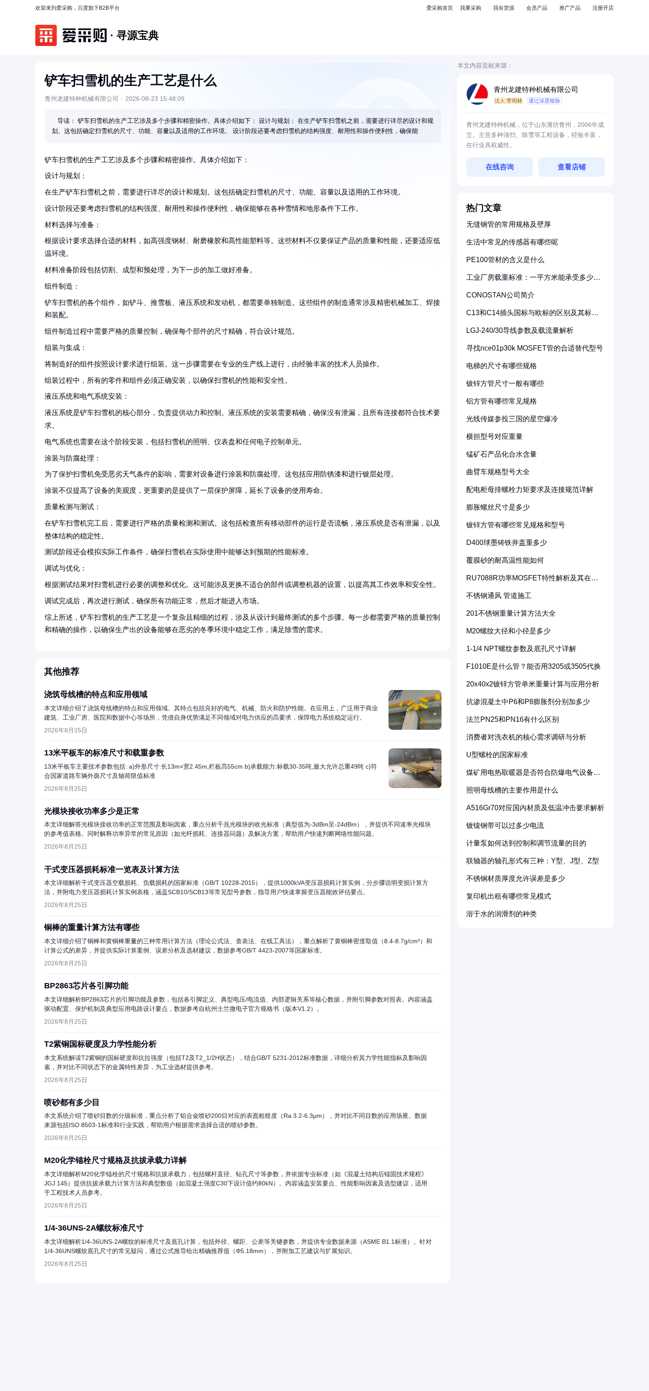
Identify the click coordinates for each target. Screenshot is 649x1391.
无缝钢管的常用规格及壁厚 (508, 224)
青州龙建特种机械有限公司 (536, 89)
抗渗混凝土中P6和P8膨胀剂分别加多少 (528, 701)
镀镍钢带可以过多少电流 (505, 825)
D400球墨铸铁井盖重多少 (506, 542)
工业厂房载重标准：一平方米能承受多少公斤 (533, 281)
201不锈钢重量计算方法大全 (511, 613)
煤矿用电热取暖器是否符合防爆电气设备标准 (533, 776)
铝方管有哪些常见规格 (501, 401)
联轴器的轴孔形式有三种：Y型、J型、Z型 (532, 861)
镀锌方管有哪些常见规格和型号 (515, 525)
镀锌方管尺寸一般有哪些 (505, 383)
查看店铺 (572, 167)
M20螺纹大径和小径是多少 (508, 631)
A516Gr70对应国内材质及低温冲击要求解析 (535, 808)
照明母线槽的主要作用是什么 (512, 790)
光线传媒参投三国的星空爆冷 (512, 419)
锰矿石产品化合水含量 (501, 454)
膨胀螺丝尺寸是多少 (498, 507)
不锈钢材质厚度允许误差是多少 (515, 878)
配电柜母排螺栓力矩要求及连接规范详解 (529, 489)
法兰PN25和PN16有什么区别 (512, 719)
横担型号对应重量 (494, 436)
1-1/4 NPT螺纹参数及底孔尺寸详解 (521, 648)
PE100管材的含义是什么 (505, 259)
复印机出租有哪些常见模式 (508, 896)
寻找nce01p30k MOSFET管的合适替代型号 (534, 348)
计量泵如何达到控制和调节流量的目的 (526, 843)
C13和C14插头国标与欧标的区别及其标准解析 (532, 316)
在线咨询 (500, 167)
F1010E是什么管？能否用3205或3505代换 (533, 666)
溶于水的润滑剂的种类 (501, 914)
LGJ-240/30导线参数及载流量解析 (520, 330)
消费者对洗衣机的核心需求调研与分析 (526, 737)
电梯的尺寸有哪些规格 (501, 366)
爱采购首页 (439, 8)
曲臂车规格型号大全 (498, 472)
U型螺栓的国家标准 (497, 754)
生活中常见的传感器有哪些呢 (512, 242)
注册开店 (603, 8)
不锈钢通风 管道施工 (499, 595)
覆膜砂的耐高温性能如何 (505, 560)
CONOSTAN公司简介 (500, 295)
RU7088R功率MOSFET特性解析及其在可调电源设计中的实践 (532, 581)
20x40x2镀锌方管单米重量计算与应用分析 (532, 684)
